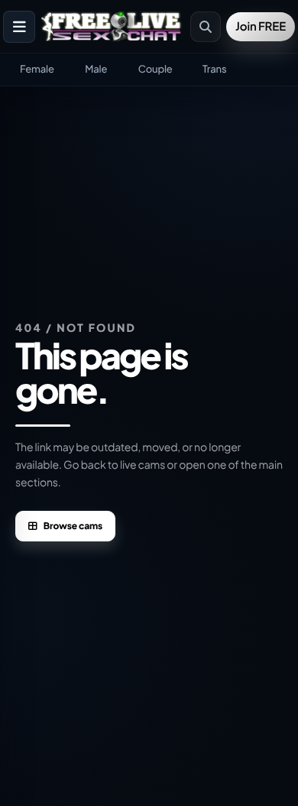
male (96, 69)
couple (155, 69)
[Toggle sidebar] (19, 27)
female (37, 69)
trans (214, 69)
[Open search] (205, 26)
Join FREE (260, 26)
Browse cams (73, 525)
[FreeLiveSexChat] (112, 26)
